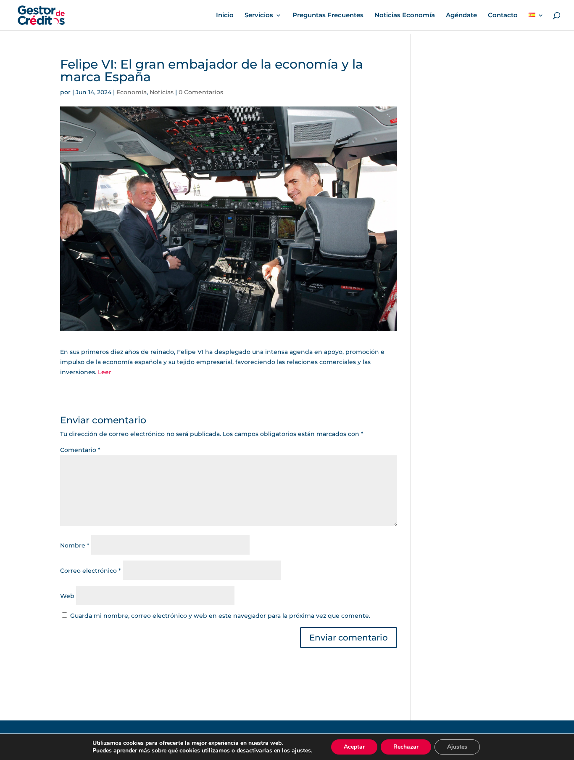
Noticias (162, 92)
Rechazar (406, 747)
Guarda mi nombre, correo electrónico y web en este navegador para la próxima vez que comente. (220, 615)
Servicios (259, 15)
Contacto (503, 15)
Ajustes (457, 747)
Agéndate (461, 15)
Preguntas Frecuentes (327, 15)
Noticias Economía (404, 15)
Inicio (225, 15)
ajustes (301, 751)
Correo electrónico (90, 570)
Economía (131, 92)
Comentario (80, 450)
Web (67, 596)
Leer (104, 372)
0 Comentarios (201, 92)
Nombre (75, 545)
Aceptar (354, 747)
